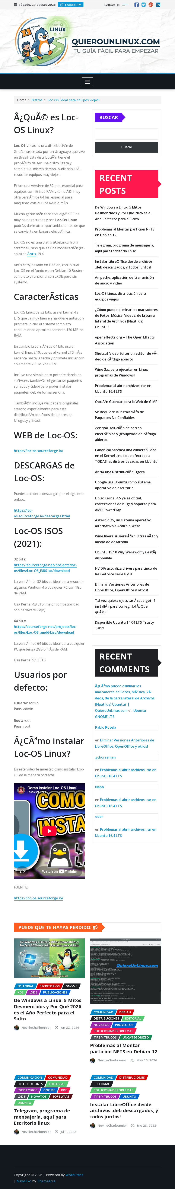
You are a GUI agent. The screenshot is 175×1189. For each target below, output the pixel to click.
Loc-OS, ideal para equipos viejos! (73, 100)
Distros (37, 100)
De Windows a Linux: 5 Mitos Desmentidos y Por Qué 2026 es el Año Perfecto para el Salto (123, 213)
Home (21, 100)
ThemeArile (46, 1181)
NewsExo (24, 1181)
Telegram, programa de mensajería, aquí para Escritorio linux (42, 1116)
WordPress (74, 1175)
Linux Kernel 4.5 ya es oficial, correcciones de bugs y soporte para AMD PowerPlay (125, 504)
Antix (31, 253)
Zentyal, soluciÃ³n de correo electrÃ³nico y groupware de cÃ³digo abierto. (125, 434)
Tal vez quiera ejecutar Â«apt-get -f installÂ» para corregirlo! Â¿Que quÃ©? (125, 606)
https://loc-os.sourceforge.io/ (38, 450)
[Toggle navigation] (87, 81)
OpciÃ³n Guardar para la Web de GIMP (126, 401)
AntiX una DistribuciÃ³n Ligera (120, 472)
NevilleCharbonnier (36, 1027)
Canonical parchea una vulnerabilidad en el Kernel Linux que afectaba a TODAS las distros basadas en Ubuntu (126, 456)
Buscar (108, 117)
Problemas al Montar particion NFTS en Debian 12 (123, 1048)
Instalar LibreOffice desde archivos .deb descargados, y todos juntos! (124, 1110)
